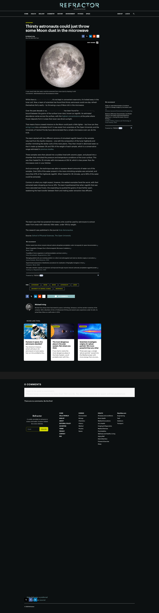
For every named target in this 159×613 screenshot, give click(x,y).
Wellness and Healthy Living (106, 434)
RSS (60, 436)
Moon (54, 284)
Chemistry (82, 421)
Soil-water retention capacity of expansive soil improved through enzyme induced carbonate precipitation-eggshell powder (61, 267)
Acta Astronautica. (66, 230)
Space (80, 431)
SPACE (88, 14)
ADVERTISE (62, 426)
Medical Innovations (104, 421)
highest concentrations (71, 116)
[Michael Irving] (29, 307)
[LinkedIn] (90, 36)
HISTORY (60, 14)
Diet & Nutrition (102, 439)
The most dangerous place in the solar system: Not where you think (62, 345)
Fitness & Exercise (103, 441)
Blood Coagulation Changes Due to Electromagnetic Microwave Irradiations (48, 248)
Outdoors (120, 421)
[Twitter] (86, 36)
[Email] (98, 36)
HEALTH (33, 14)
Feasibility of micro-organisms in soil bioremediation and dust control (46, 253)
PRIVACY (62, 431)
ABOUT (61, 421)
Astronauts (64, 284)
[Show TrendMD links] (98, 275)
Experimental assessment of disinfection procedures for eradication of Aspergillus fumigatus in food (55, 263)
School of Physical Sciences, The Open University (51, 236)
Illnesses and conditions (105, 416)
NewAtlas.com (121, 413)
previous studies (47, 149)
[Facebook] (83, 36)
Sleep (99, 444)
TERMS (61, 428)
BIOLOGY (41, 14)
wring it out (30, 127)
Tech (118, 418)
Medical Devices (103, 428)
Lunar (75, 284)
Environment (83, 416)
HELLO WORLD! (64, 416)
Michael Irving (40, 304)
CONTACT (62, 434)
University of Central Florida (41, 288)
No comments (63, 296)
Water (45, 284)
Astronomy (29, 22)
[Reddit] (94, 36)
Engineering (121, 416)
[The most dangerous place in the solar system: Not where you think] (62, 331)
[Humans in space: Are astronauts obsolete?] (35, 331)
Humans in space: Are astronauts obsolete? (34, 343)
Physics (81, 428)
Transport (120, 423)
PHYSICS (80, 14)
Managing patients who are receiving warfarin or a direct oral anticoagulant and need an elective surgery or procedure (60, 258)
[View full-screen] (97, 42)
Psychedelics (102, 431)
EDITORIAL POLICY (65, 423)
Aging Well (101, 436)
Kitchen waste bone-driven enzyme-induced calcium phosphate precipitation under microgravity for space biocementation (61, 245)
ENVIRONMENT (70, 14)
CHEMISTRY (51, 14)
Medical (81, 426)
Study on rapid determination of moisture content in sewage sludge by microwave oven (118, 106)
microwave (59, 288)
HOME (26, 14)
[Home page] (79, 5)
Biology (81, 418)
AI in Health (101, 423)
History (81, 423)
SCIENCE (81, 413)
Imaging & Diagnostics (105, 426)
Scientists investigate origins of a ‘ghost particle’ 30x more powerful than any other (89, 345)
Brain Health (102, 418)
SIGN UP (120, 14)
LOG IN (127, 14)
